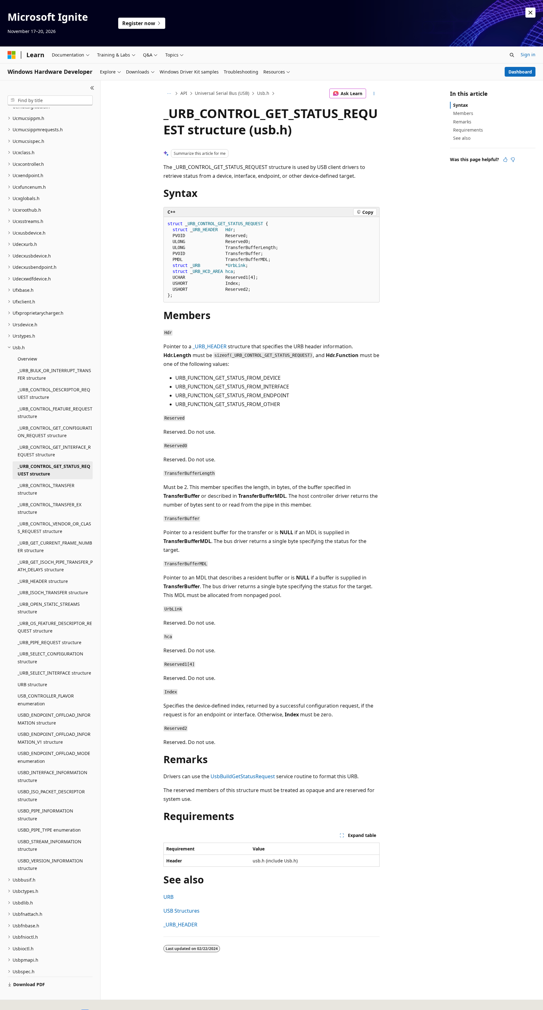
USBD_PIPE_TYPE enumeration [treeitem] (49, 830)
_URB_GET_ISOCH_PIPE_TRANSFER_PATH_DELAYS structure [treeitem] (55, 566)
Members (463, 113)
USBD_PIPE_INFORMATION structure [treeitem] (45, 815)
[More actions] (374, 94)
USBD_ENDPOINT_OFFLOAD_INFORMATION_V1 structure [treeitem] (54, 738)
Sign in (528, 54)
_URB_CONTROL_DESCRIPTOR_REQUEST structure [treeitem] (54, 393)
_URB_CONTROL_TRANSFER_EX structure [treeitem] (49, 508)
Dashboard (520, 72)
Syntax (460, 105)
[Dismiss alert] (530, 13)
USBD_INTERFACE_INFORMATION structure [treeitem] (52, 776)
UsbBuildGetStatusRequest (243, 776)
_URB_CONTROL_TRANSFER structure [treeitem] (46, 489)
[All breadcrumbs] (168, 94)
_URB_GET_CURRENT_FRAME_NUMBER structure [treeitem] (55, 547)
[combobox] (50, 100)
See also (461, 138)
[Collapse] (92, 88)
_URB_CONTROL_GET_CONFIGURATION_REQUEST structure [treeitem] (55, 432)
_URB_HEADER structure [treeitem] (43, 581)
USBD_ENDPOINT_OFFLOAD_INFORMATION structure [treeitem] (54, 719)
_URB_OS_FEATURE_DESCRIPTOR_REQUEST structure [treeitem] (55, 627)
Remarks (462, 122)
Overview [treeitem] (27, 359)
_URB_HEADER (210, 346)
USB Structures (181, 910)
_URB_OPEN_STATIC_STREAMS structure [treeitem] (49, 608)
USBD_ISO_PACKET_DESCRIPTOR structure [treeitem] (51, 795)
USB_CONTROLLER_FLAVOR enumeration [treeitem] (46, 700)
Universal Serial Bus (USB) (222, 93)
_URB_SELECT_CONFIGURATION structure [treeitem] (50, 658)
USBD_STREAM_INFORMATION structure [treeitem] (49, 845)
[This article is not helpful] (513, 159)
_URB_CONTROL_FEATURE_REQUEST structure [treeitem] (55, 413)
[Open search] (512, 55)
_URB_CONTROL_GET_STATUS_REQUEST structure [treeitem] (54, 470)
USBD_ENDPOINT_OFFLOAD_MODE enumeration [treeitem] (54, 757)
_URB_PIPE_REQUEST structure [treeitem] (49, 642)
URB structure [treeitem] (32, 684)
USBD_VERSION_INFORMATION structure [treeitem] (50, 865)
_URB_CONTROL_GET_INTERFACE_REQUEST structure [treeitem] (54, 451)
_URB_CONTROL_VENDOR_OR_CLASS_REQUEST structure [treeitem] (54, 528)
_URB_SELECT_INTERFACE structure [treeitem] (54, 673)
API (183, 93)
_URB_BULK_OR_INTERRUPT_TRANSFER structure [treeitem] (54, 374)
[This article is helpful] (505, 159)
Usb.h (263, 93)
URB (168, 896)
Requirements (468, 130)
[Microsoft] (12, 55)
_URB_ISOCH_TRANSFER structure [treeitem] (53, 592)
